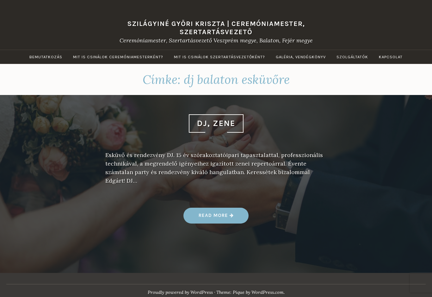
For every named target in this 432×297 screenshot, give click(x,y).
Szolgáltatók (352, 56)
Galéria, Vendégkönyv (301, 56)
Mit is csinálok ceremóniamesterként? (118, 56)
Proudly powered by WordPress (180, 292)
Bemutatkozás (45, 56)
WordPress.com (267, 292)
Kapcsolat (391, 56)
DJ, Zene (216, 123)
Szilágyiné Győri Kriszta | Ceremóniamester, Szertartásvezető (216, 27)
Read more (216, 217)
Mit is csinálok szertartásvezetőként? (219, 56)
